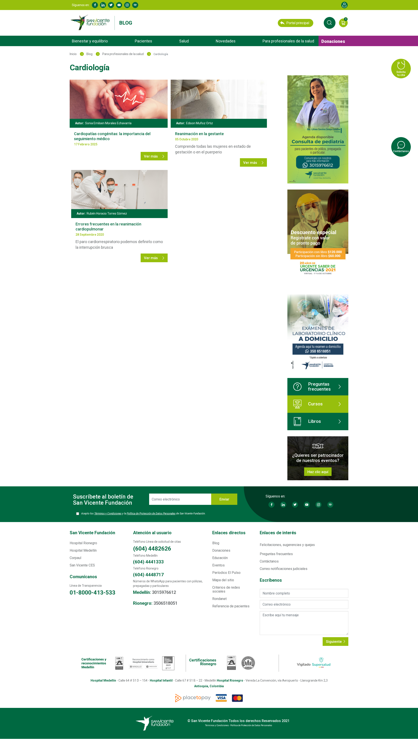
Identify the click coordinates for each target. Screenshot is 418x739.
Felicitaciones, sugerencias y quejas (287, 545)
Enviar (224, 499)
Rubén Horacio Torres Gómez (107, 213)
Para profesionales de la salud (288, 41)
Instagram (127, 5)
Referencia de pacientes (230, 606)
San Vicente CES (82, 565)
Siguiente (334, 641)
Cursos (315, 403)
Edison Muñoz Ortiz (199, 123)
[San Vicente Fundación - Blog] (91, 22)
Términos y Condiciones (107, 513)
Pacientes (143, 41)
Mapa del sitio (223, 580)
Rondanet (219, 599)
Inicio (73, 54)
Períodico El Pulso (226, 573)
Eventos (218, 565)
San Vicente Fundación (92, 532)
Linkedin (103, 5)
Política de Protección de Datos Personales (151, 513)
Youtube (119, 5)
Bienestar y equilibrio (90, 41)
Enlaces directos (229, 532)
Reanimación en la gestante (199, 133)
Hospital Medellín (83, 550)
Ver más (151, 156)
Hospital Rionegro (83, 543)
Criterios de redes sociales (226, 589)
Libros (314, 421)
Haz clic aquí (317, 472)
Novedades (226, 41)
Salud (184, 41)
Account (344, 5)
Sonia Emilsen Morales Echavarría (108, 123)
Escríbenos (271, 580)
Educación (220, 558)
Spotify (135, 5)
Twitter (111, 5)
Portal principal (297, 23)
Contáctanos (269, 561)
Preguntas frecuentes (319, 386)
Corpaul (75, 558)
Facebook (95, 5)
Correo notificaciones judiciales (283, 569)
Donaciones (333, 41)
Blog (125, 23)
